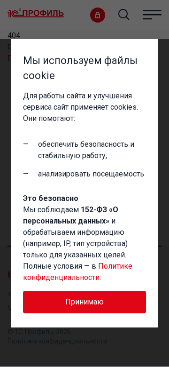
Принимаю (84, 301)
